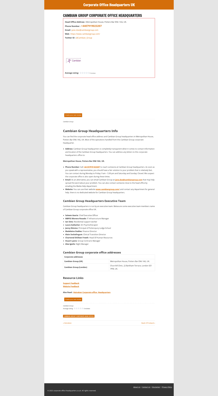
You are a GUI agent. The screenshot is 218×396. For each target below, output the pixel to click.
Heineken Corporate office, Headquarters (91, 292)
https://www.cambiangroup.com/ (85, 34)
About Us (136, 387)
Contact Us (146, 387)
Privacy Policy (167, 387)
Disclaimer (156, 387)
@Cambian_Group (84, 37)
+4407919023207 (91, 26)
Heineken (68, 323)
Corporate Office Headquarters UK (109, 4)
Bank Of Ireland (147, 323)
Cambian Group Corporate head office (79, 316)
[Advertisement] (72, 45)
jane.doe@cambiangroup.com (85, 30)
